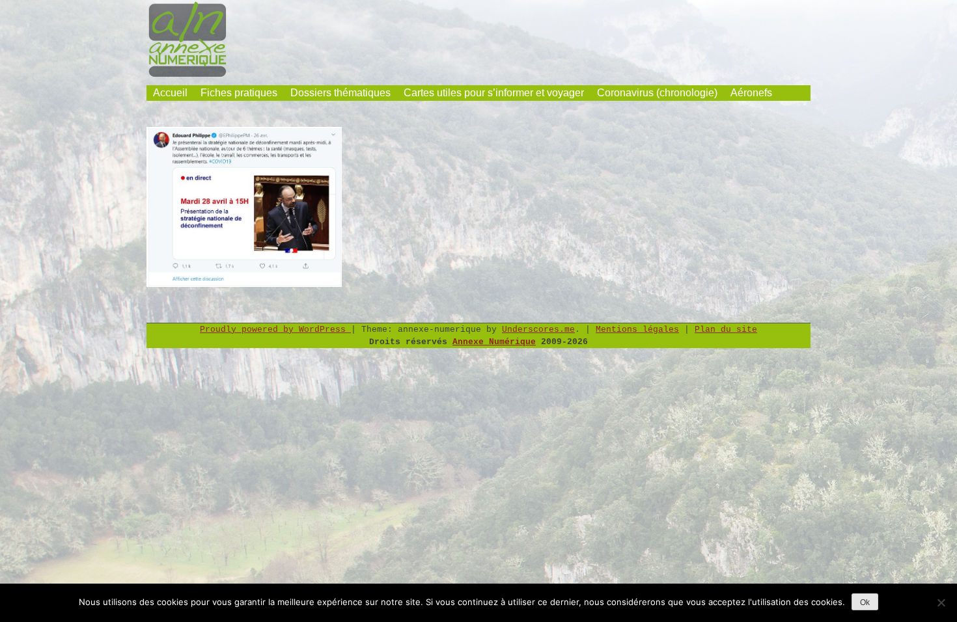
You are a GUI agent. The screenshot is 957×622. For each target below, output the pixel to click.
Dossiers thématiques (340, 92)
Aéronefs (751, 92)
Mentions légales (637, 329)
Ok (865, 602)
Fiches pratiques (239, 92)
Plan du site (726, 329)
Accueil (170, 92)
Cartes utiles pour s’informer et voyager (494, 92)
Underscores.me (538, 329)
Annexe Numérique (494, 342)
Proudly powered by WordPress (275, 329)
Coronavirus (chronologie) (657, 92)
